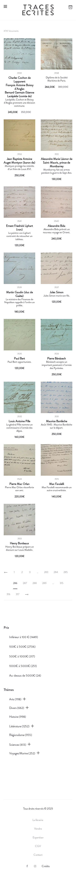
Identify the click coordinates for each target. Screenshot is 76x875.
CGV (38, 846)
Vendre (38, 829)
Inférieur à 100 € (23, 637)
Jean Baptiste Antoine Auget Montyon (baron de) (19, 160)
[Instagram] (35, 866)
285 (65, 572)
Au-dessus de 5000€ (25, 675)
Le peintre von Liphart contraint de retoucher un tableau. (19, 236)
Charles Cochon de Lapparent (19, 79)
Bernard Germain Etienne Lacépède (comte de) (19, 94)
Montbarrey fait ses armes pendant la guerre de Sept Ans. (56, 171)
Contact (38, 855)
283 (46, 572)
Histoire (17, 717)
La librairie (38, 820)
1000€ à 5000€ (23, 666)
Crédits (46, 866)
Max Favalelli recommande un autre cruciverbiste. (57, 488)
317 (17, 594)
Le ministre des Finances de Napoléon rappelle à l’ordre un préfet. (19, 302)
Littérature (19, 726)
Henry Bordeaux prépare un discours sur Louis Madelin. (19, 548)
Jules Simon (56, 292)
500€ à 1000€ (22, 656)
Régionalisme (20, 735)
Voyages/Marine (22, 753)
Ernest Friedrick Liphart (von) (19, 227)
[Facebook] (27, 866)
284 (56, 572)
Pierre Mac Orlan (19, 484)
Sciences (17, 745)
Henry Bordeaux (19, 543)
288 (34, 583)
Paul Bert (19, 358)
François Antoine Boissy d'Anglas (19, 87)
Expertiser (38, 837)
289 (44, 583)
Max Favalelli (56, 484)
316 (8, 594)
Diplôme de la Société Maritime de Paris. (57, 79)
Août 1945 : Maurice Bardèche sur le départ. (56, 426)
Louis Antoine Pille (19, 421)
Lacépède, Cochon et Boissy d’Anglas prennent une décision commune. (19, 103)
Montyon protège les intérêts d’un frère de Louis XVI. (19, 167)
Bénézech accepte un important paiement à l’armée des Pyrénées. (57, 365)
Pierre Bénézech (56, 358)
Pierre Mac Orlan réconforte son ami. (19, 488)
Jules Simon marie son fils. (57, 295)
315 (61, 583)
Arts (15, 699)
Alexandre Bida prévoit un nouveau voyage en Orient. (56, 230)
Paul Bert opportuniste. (19, 362)
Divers (16, 708)
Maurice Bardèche (56, 421)
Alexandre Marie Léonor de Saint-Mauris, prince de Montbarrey (56, 162)
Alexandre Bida (56, 226)
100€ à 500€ (22, 647)
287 (25, 583)
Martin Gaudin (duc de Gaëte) (19, 294)
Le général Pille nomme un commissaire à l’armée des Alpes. (19, 428)
